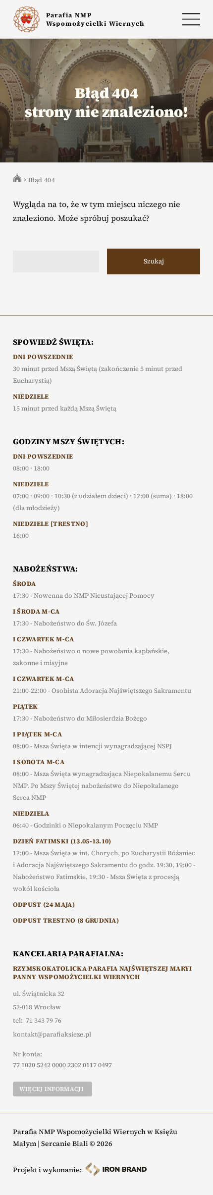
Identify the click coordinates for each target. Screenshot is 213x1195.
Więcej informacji (51, 1089)
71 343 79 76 (43, 1021)
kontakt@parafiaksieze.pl (52, 1035)
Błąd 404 (41, 180)
